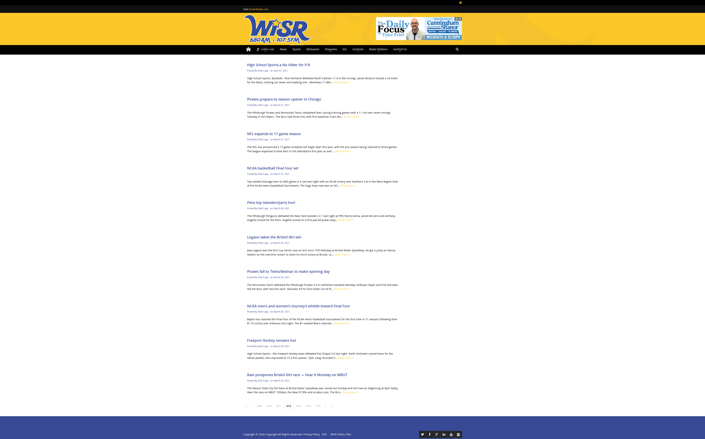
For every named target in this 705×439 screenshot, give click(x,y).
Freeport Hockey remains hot (271, 340)
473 (298, 406)
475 (318, 406)
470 (269, 406)
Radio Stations (378, 49)
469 (259, 406)
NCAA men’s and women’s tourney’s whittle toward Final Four (298, 306)
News (283, 49)
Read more (341, 82)
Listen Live (267, 49)
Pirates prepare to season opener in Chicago (284, 99)
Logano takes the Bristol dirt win (274, 237)
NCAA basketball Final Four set (272, 168)
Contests (358, 49)
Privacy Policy (311, 434)
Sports (296, 49)
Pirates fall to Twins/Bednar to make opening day (288, 271)
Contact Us (400, 49)
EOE (323, 434)
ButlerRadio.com (258, 9)
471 (278, 406)
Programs (331, 49)
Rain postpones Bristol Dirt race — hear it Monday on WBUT (297, 374)
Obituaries (312, 49)
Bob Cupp (263, 70)
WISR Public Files (340, 434)
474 (308, 406)
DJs (345, 49)
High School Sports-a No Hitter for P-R (278, 65)
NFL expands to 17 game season (274, 133)
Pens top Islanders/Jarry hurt (271, 202)
